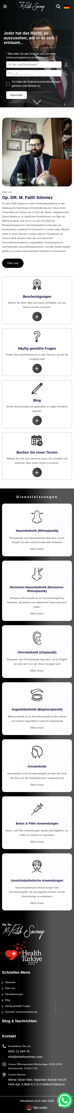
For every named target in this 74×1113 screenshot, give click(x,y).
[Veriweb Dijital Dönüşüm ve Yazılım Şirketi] (37, 1108)
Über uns (12, 263)
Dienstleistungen (14, 994)
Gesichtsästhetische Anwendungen (37, 880)
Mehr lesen (37, 549)
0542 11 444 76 (18, 1051)
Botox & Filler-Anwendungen (37, 823)
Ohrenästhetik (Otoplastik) (37, 652)
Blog (7, 1000)
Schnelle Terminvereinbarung (21, 1011)
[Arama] (59, 7)
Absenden (16, 95)
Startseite (10, 982)
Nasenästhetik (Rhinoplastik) (37, 530)
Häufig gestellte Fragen (18, 1006)
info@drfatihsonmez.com (25, 1057)
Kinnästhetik (37, 766)
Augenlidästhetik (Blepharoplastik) (37, 709)
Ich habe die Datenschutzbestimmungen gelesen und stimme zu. (36, 83)
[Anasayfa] (37, 931)
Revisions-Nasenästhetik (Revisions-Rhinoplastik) (37, 589)
